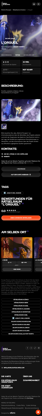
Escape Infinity (18, 47)
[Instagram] (31, 348)
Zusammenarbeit (31, 380)
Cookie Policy (20, 405)
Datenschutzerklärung (8, 405)
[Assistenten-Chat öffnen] (38, 412)
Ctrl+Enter (30, 163)
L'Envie (5, 260)
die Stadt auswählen (7, 387)
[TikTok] (35, 348)
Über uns (27, 376)
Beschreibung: (6, 55)
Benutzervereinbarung (32, 408)
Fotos (17, 55)
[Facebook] (27, 348)
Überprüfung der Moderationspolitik (12, 408)
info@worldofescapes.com (14, 368)
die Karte (6, 376)
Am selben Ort (30, 55)
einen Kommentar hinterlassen (21, 218)
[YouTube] (39, 348)
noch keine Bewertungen (13, 212)
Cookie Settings (31, 405)
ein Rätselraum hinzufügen (9, 381)
